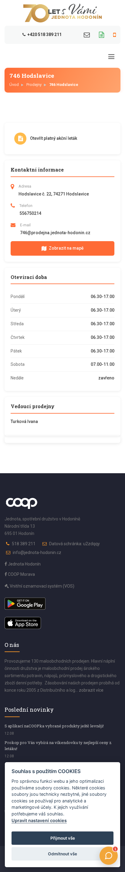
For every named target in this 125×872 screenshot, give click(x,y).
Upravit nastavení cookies (39, 820)
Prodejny (34, 84)
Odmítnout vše (62, 853)
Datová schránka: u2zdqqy (74, 543)
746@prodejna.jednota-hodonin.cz (55, 232)
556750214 (30, 213)
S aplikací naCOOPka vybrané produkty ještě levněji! (54, 726)
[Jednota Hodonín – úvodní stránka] (62, 13)
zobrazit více (91, 690)
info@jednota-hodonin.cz (37, 552)
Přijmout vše (62, 838)
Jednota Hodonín (24, 564)
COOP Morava (21, 574)
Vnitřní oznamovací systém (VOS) (41, 586)
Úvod (14, 84)
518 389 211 (23, 543)
